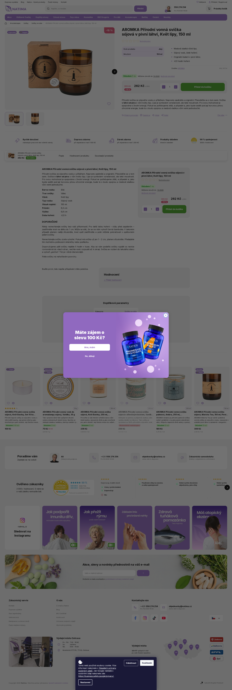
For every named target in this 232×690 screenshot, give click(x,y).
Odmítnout (131, 663)
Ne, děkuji (89, 356)
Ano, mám (89, 347)
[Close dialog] (166, 315)
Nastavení (85, 682)
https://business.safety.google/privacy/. (96, 676)
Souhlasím (147, 663)
